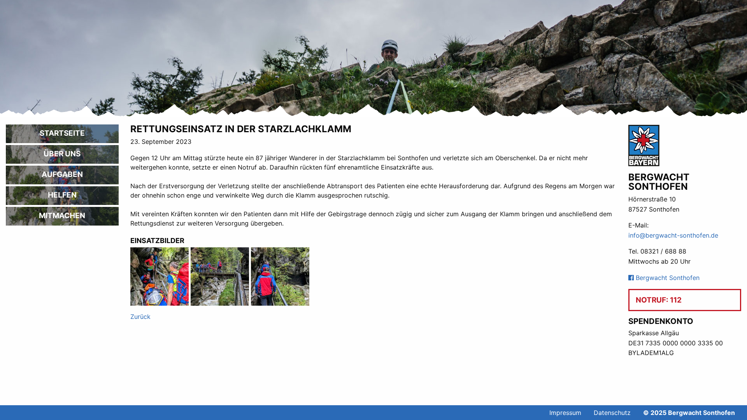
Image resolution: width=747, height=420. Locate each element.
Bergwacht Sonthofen (667, 278)
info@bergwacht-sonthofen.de (673, 235)
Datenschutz (612, 412)
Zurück (140, 316)
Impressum (565, 412)
